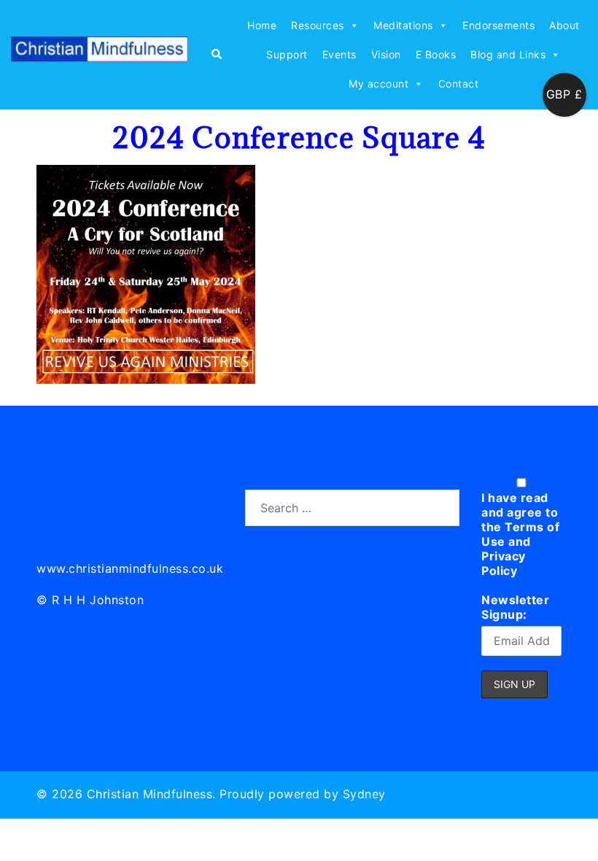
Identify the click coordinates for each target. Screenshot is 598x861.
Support (287, 54)
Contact (458, 83)
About (564, 25)
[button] (216, 55)
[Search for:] (352, 508)
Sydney (364, 794)
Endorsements (498, 25)
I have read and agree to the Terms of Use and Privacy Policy (520, 534)
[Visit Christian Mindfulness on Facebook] (113, 505)
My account (378, 83)
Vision (386, 54)
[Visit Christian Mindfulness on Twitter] (81, 505)
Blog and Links (507, 54)
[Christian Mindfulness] (99, 53)
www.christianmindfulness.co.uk (129, 568)
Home (261, 25)
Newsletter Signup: (515, 607)
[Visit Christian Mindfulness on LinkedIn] (48, 505)
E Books (436, 54)
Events (339, 54)
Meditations (403, 25)
